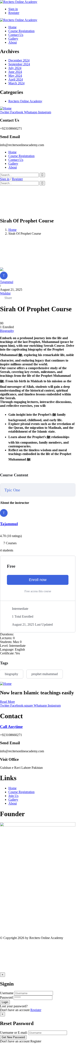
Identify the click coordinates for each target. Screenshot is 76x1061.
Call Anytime (11, 726)
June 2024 (15, 72)
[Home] (6, 108)
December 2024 (19, 60)
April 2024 (15, 79)
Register (35, 1010)
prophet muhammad (44, 674)
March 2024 (16, 83)
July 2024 (14, 68)
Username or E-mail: (13, 1032)
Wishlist (5, 293)
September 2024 (19, 64)
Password (6, 997)
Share (8, 298)
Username (6, 993)
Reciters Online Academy (25, 101)
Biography (7, 331)
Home (12, 230)
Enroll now (37, 580)
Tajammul (6, 282)
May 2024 (15, 75)
